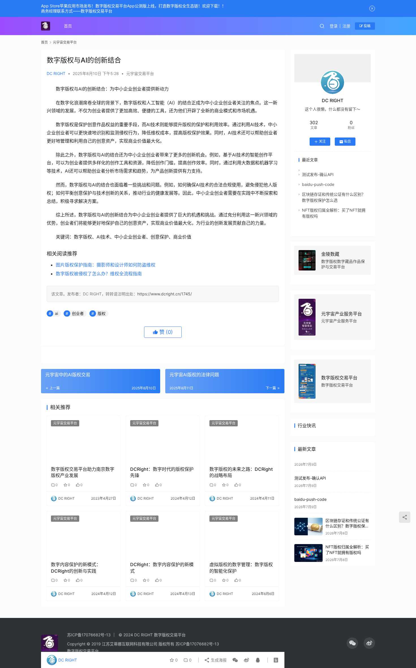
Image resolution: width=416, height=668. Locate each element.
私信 (347, 141)
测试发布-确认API (318, 174)
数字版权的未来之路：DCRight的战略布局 (241, 472)
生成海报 (218, 660)
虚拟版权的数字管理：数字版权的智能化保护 (241, 568)
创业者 (78, 313)
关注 (322, 141)
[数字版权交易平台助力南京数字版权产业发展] (83, 439)
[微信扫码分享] (235, 660)
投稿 (366, 26)
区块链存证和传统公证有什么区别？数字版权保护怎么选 (347, 526)
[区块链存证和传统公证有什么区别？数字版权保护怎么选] (308, 527)
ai (56, 313)
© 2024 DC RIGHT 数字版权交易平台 (152, 634)
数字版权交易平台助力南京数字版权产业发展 (82, 472)
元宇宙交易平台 (140, 73)
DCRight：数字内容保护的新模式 (162, 568)
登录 (334, 25)
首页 (68, 25)
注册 (346, 25)
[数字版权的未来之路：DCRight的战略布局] (242, 439)
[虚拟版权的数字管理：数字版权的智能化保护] (242, 534)
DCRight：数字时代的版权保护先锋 (162, 472)
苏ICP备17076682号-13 (89, 634)
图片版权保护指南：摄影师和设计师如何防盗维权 (105, 265)
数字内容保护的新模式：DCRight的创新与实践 (76, 568)
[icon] (352, 643)
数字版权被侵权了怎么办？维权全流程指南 (99, 273)
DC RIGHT (56, 73)
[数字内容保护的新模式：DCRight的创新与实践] (83, 534)
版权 (102, 313)
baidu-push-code (318, 184)
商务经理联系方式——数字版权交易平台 (76, 10)
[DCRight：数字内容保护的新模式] (163, 534)
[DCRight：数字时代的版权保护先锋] (163, 439)
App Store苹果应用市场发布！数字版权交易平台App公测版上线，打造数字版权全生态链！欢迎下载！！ (133, 5)
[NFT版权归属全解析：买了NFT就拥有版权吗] (308, 553)
